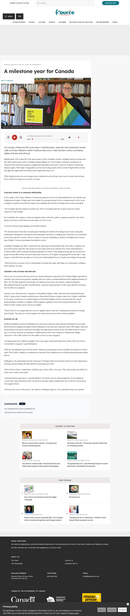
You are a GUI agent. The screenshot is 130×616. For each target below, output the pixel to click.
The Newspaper (102, 22)
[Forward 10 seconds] (21, 137)
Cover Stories (18, 22)
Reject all (102, 610)
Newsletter (110, 3)
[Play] (14, 137)
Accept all (122, 610)
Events (52, 22)
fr (19, 16)
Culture (41, 22)
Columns (62, 22)
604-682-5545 (52, 576)
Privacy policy (73, 613)
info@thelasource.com (91, 576)
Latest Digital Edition (82, 22)
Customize (112, 610)
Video (115, 22)
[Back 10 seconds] (8, 137)
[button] (9, 16)
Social (32, 22)
